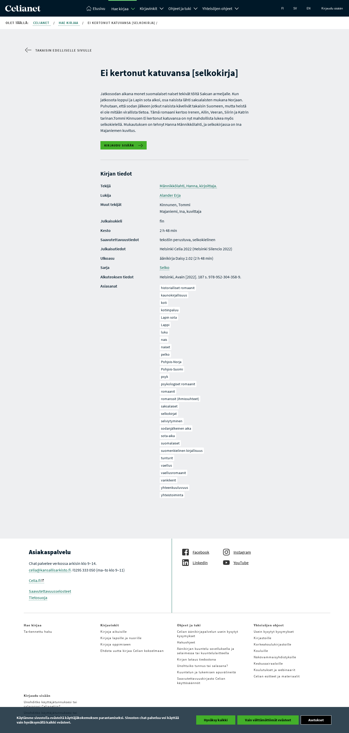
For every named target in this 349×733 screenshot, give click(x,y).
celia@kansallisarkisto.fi (50, 570)
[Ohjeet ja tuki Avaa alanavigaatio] (195, 8)
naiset (165, 347)
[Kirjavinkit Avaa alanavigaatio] (161, 8)
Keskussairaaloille (268, 663)
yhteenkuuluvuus (174, 487)
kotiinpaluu (170, 310)
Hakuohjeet (186, 642)
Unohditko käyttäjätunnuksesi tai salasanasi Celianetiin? (50, 704)
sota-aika (168, 435)
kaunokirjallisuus (174, 295)
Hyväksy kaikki (216, 720)
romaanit (168, 391)
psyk (164, 376)
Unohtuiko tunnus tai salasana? (202, 666)
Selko (164, 267)
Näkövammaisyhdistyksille (275, 657)
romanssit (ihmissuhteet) (180, 398)
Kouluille (261, 651)
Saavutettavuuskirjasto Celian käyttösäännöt (201, 680)
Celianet (41, 23)
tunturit (167, 458)
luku (164, 332)
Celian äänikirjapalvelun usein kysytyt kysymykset (207, 633)
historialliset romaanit (178, 287)
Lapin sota (169, 317)
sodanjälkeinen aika (176, 428)
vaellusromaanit (173, 472)
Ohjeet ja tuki (179, 8)
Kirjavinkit (148, 8)
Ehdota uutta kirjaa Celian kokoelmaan (132, 651)
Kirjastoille (262, 638)
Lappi (165, 324)
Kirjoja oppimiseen (115, 644)
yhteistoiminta (172, 495)
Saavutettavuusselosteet (50, 591)
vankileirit (168, 480)
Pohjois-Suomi (172, 369)
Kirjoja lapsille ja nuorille (121, 638)
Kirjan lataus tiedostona (196, 659)
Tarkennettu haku (38, 631)
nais (164, 339)
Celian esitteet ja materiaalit (277, 676)
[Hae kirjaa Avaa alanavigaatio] (133, 9)
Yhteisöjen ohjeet (217, 8)
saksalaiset (169, 406)
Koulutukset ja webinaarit (274, 670)
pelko (165, 354)
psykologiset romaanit (178, 384)
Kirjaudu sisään (332, 8)
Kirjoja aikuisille (113, 631)
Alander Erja (170, 195)
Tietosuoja (38, 597)
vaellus (166, 465)
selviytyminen (171, 421)
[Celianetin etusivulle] (23, 10)
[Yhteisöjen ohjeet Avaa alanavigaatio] (236, 8)
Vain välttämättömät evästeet (268, 720)
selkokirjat (169, 413)
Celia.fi (35, 580)
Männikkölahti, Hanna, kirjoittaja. (188, 185)
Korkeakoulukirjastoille (272, 644)
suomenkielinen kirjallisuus (182, 450)
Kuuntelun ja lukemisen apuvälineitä (206, 672)
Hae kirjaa (120, 8)
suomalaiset (170, 443)
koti (164, 302)
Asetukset (316, 720)
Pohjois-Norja (171, 361)
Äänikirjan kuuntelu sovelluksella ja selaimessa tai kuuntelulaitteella (205, 651)
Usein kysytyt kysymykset (274, 631)
